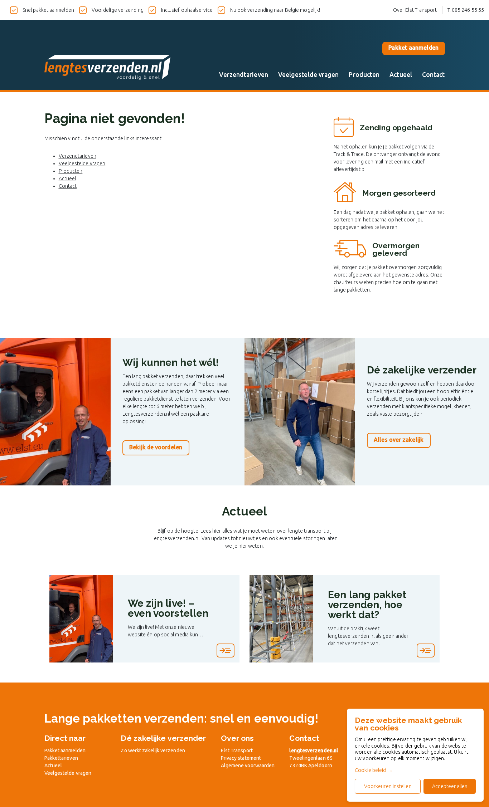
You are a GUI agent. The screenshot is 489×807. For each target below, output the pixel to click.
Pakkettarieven (61, 758)
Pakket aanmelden (413, 47)
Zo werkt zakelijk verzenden (153, 750)
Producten (364, 74)
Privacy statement (241, 758)
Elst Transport (237, 750)
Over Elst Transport (415, 10)
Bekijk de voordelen (155, 447)
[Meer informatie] (225, 650)
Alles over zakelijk (398, 439)
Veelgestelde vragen (308, 74)
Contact (433, 74)
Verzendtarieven (243, 74)
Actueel (400, 74)
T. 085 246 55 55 (465, 10)
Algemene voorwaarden (248, 765)
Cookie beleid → (374, 770)
